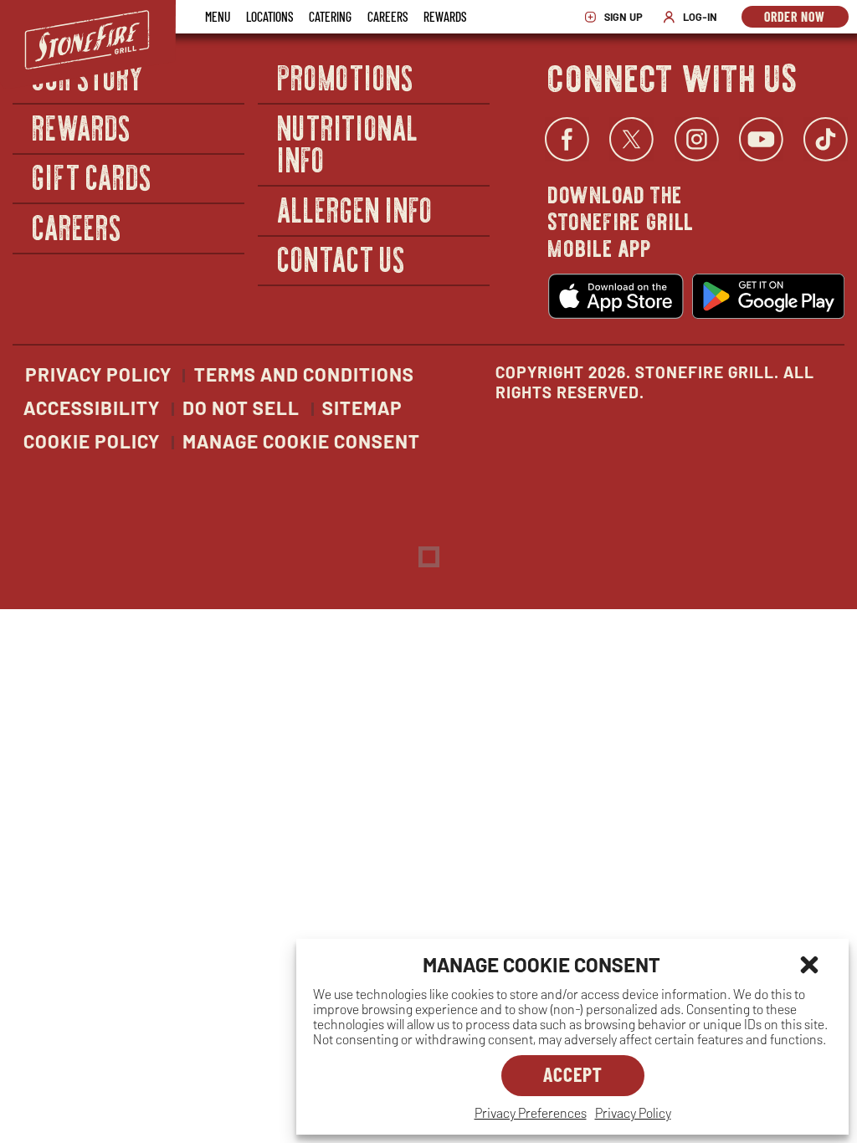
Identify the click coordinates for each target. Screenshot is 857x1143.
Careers (387, 16)
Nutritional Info (348, 143)
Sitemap (362, 407)
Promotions (346, 76)
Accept (573, 1074)
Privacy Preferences (531, 1112)
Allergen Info (356, 209)
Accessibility (91, 407)
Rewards (444, 16)
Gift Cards (92, 177)
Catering (330, 16)
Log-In (694, 17)
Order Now (806, 18)
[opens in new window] (616, 296)
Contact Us (342, 259)
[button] (809, 964)
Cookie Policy (91, 441)
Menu (217, 16)
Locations (269, 16)
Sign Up (618, 17)
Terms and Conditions (304, 374)
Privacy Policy (633, 1112)
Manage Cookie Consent (301, 441)
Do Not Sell (241, 407)
